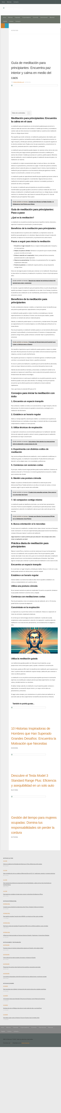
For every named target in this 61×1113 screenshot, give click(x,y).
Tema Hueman (26, 1043)
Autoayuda (14, 30)
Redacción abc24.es (18, 82)
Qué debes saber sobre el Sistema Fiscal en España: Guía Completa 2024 (21, 1017)
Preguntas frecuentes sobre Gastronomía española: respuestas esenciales (22, 967)
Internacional (43, 17)
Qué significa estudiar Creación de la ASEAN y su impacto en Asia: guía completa (23, 916)
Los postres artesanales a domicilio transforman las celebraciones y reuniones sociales (25, 976)
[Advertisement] (34, 48)
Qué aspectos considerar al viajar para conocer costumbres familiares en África (23, 894)
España (5, 21)
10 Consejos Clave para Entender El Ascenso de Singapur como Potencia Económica (24, 998)
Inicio (3, 2)
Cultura (11, 21)
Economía (35, 17)
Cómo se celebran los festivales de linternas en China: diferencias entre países (22, 864)
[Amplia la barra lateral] (3, 25)
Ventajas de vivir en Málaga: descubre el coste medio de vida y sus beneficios (22, 1008)
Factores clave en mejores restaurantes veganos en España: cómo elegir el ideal (23, 948)
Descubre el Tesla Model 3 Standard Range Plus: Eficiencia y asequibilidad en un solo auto (33, 780)
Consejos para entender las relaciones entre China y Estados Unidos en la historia (23, 907)
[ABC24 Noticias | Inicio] (13, 9)
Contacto (16, 2)
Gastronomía (6, 945)
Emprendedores (26, 17)
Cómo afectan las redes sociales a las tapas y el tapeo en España (19, 957)
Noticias (9, 2)
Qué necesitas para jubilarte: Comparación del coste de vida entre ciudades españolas (24, 989)
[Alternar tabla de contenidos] (28, 113)
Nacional (52, 17)
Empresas (17, 17)
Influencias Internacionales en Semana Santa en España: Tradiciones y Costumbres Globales (26, 935)
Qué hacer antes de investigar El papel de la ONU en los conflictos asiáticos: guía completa (25, 926)
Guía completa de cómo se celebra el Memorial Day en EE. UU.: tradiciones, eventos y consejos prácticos (29, 873)
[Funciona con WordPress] (11, 1043)
